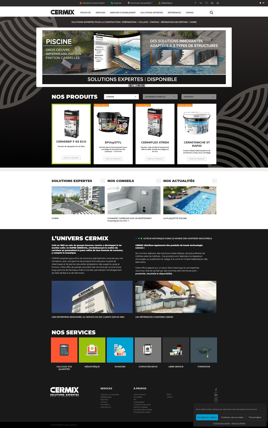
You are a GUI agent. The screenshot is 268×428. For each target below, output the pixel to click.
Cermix (190, 12)
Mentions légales (238, 423)
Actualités (138, 397)
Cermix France (140, 394)
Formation (105, 405)
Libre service (105, 407)
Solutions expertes (151, 12)
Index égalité (139, 402)
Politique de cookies (221, 423)
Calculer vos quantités (109, 394)
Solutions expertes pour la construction (62, 12)
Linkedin (201, 4)
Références (174, 12)
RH (135, 400)
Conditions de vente (142, 405)
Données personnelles (143, 410)
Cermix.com (68, 392)
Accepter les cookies (207, 417)
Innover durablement (123, 12)
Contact (217, 4)
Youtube (212, 4)
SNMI (169, 394)
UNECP (170, 397)
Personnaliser (255, 417)
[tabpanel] (134, 57)
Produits (85, 12)
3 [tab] (138, 85)
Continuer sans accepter (232, 417)
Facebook (195, 4)
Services (100, 12)
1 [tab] (130, 85)
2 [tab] (134, 85)
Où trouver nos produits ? (141, 3)
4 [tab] (143, 85)
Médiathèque (166, 3)
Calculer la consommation (93, 3)
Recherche (211, 13)
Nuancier (117, 3)
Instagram (206, 4)
